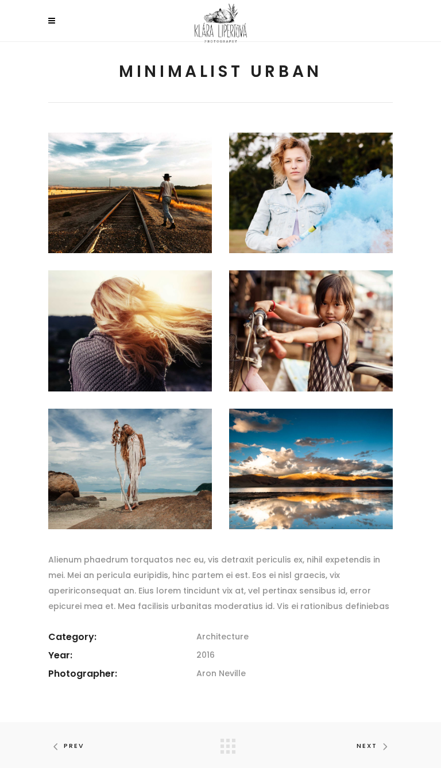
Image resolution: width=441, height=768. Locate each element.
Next (367, 745)
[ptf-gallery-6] (311, 469)
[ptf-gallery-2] (311, 193)
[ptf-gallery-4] (311, 330)
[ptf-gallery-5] (130, 469)
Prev (74, 745)
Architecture (222, 636)
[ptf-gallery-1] (130, 193)
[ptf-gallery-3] (130, 330)
